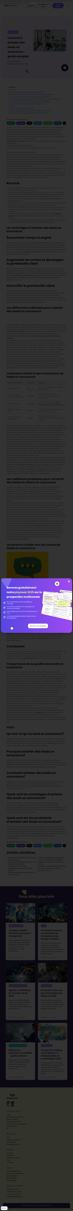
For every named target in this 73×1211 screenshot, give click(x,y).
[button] (68, 581)
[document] (36, 605)
